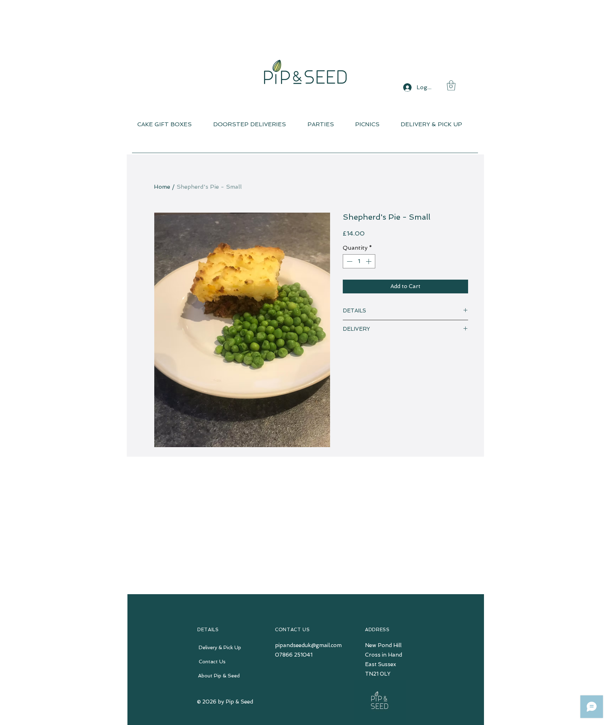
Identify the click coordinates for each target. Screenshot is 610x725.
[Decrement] (349, 261)
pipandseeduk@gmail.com (308, 645)
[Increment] (369, 261)
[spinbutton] (359, 261)
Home (162, 186)
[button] (451, 85)
